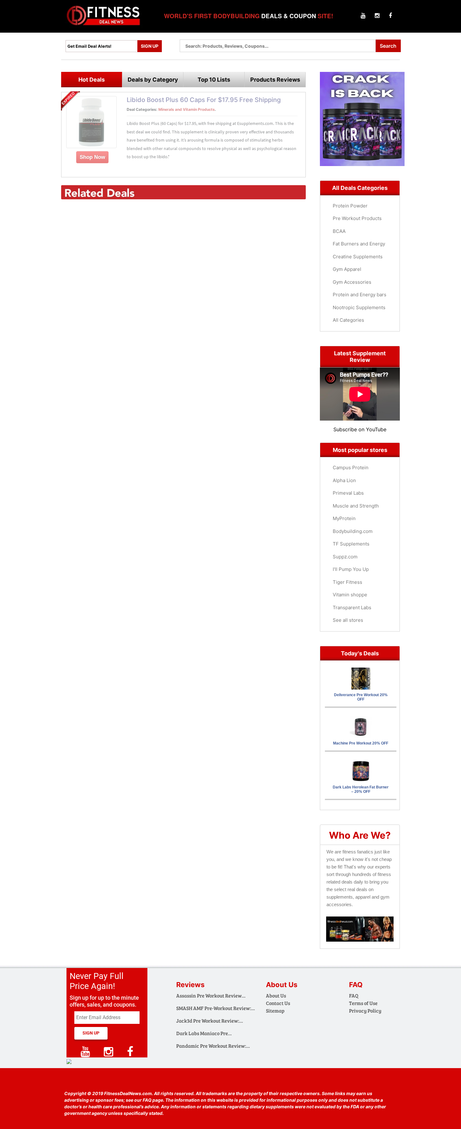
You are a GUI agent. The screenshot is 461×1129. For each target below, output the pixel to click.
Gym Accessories (352, 282)
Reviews (190, 985)
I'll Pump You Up (351, 569)
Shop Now (92, 157)
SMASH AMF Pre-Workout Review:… (215, 1008)
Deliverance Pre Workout (361, 697)
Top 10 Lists (214, 79)
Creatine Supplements (358, 257)
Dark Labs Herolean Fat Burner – (361, 789)
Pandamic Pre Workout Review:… (213, 1045)
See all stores (348, 620)
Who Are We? (360, 835)
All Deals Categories (360, 188)
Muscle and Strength (356, 506)
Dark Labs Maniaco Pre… (204, 1033)
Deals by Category (153, 79)
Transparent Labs (352, 607)
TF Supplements (351, 544)
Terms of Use (363, 1003)
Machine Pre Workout (360, 743)
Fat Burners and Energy (359, 244)
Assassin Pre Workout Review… (211, 995)
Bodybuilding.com (353, 531)
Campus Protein (350, 467)
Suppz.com (345, 557)
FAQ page (153, 1100)
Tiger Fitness (347, 582)
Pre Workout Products (357, 218)
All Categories (348, 320)
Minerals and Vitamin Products (186, 109)
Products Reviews (275, 79)
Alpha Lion (344, 480)
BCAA (339, 231)
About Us (276, 995)
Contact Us (278, 1003)
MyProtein (344, 518)
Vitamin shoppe (350, 595)
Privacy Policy (365, 1010)
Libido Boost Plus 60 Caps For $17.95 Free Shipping (204, 100)
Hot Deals (91, 79)
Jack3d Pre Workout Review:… (209, 1020)
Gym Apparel (347, 269)
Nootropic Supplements (359, 307)
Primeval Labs (348, 493)
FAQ (353, 995)
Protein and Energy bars (359, 295)
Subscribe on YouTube (359, 429)
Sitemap (275, 1010)
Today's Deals (360, 653)
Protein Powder (350, 206)
